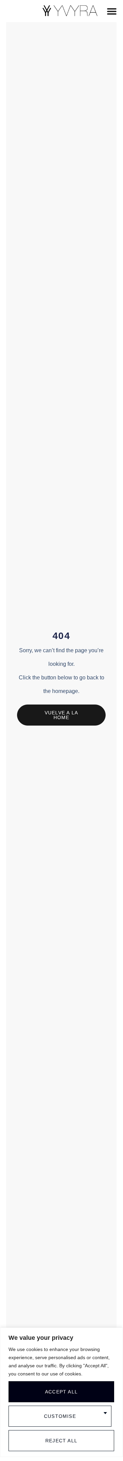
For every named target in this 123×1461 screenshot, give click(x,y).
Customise (60, 1416)
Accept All (61, 1391)
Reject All (61, 1440)
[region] (61, 1392)
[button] (112, 11)
